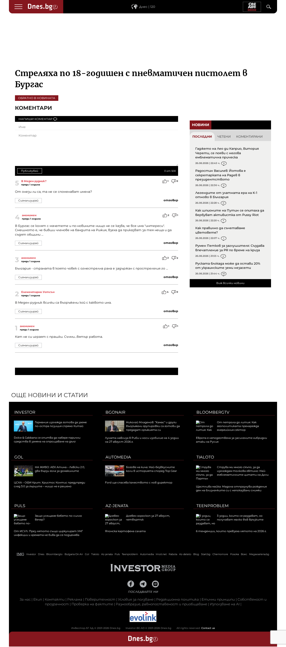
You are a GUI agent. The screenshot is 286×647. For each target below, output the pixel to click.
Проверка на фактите (92, 604)
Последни (202, 137)
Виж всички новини (230, 283)
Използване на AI (225, 604)
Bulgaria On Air (74, 554)
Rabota (173, 554)
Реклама (74, 599)
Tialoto (205, 457)
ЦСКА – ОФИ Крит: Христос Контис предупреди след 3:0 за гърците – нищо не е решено (49, 484)
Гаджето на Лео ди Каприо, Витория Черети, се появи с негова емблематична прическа (227, 153)
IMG (20, 554)
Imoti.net (161, 554)
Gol (18, 457)
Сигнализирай (28, 200)
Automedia (118, 457)
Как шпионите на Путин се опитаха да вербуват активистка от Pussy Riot (229, 212)
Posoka (234, 554)
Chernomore (220, 554)
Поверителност (100, 599)
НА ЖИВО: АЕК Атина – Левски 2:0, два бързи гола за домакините (60, 469)
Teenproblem (212, 505)
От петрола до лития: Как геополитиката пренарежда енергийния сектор (238, 426)
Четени (224, 137)
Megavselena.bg (259, 554)
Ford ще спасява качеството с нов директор (138, 482)
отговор (171, 200)
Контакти (55, 599)
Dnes (41, 554)
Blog (196, 554)
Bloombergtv (212, 412)
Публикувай (29, 170)
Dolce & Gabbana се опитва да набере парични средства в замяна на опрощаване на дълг (47, 439)
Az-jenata (116, 505)
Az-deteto (185, 554)
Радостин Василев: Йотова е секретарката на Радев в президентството (220, 175)
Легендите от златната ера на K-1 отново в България (226, 195)
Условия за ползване (136, 599)
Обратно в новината (36, 98)
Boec (244, 554)
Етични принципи (218, 599)
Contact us (208, 628)
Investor (24, 412)
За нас (25, 599)
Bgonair (115, 412)
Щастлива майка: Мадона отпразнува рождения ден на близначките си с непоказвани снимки (231, 488)
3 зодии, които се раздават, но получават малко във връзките (240, 517)
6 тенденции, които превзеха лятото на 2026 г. (231, 531)
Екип (37, 599)
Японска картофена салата (125, 531)
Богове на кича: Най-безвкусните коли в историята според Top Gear (151, 469)
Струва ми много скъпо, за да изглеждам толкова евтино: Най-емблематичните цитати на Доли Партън (232, 472)
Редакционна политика (177, 599)
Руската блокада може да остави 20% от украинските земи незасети (227, 265)
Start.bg (205, 554)
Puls (19, 505)
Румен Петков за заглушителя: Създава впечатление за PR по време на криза (229, 248)
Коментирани (249, 137)
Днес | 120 (147, 6)
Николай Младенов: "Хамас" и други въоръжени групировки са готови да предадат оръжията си (153, 426)
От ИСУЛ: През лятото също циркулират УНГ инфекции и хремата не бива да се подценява (48, 533)
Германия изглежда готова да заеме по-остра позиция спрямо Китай (61, 424)
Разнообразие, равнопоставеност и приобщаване (161, 604)
